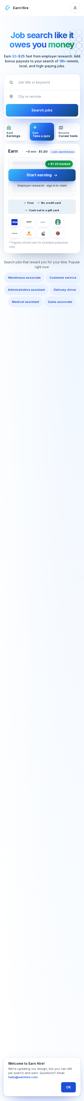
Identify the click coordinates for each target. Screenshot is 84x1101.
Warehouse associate (24, 277)
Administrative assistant (26, 289)
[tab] (16, 132)
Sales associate (60, 302)
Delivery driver (65, 289)
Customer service (62, 277)
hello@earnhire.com (23, 1077)
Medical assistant (25, 302)
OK (68, 1087)
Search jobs (42, 110)
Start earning (39, 175)
